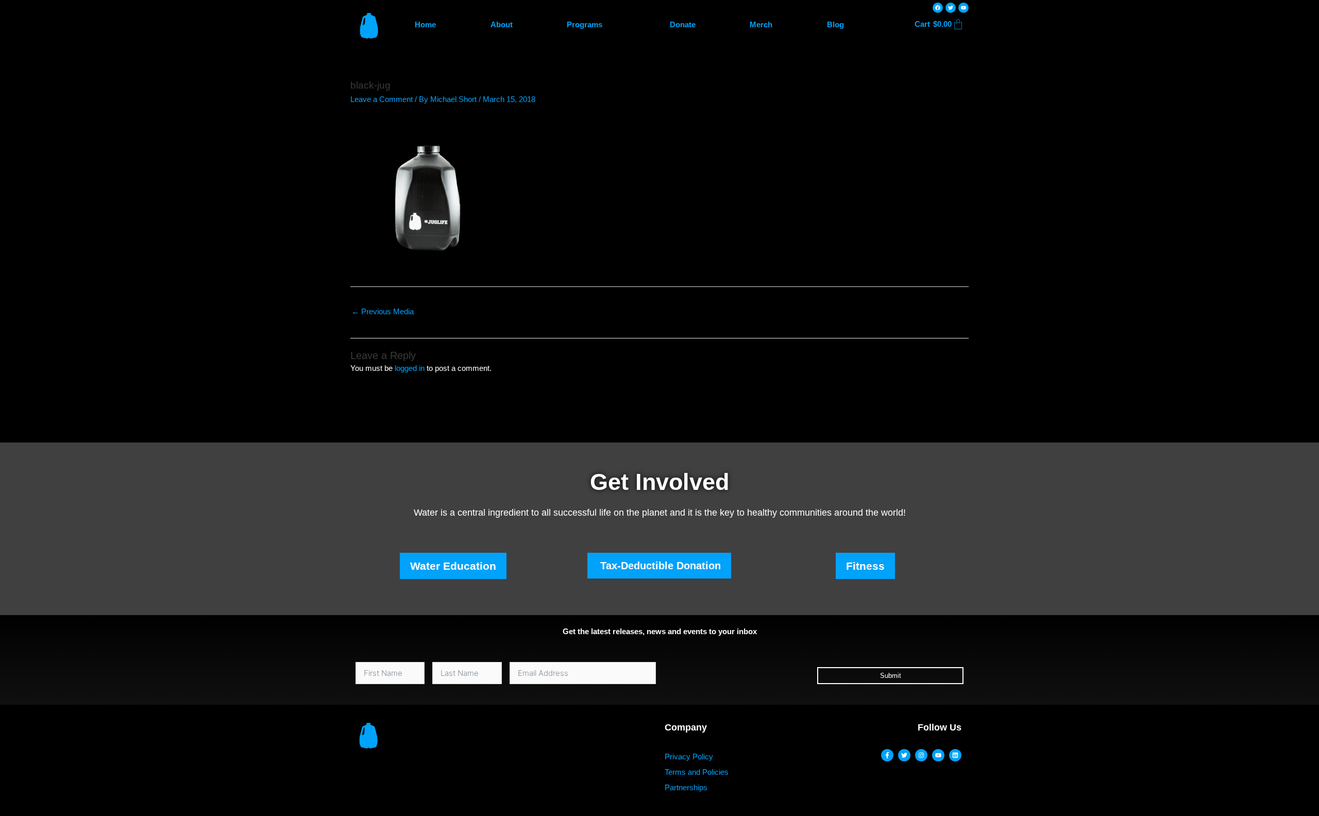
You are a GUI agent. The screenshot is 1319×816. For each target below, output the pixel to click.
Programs (584, 24)
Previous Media (382, 311)
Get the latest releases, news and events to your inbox (660, 631)
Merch (761, 24)
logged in (410, 368)
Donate (683, 24)
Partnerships (686, 787)
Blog (835, 24)
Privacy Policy (689, 756)
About (502, 24)
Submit (890, 675)
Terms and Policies (697, 772)
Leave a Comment (381, 99)
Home (425, 24)
